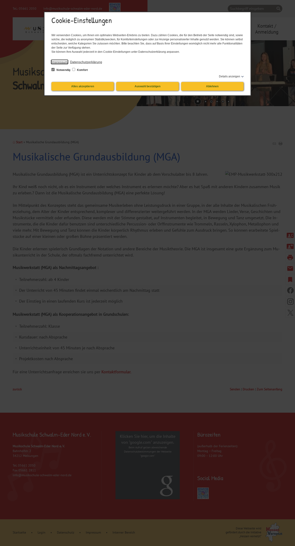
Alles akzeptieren (82, 86)
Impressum (59, 62)
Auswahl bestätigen (147, 86)
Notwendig (63, 70)
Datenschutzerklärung (86, 62)
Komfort (82, 70)
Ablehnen (212, 86)
